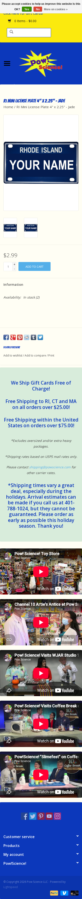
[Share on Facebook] (6, 337)
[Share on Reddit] (26, 337)
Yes (26, 9)
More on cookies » (56, 9)
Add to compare (36, 355)
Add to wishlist (12, 355)
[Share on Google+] (13, 337)
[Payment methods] (54, 893)
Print (51, 355)
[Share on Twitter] (40, 337)
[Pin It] (20, 337)
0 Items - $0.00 (24, 21)
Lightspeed (10, 887)
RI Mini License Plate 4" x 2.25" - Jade (45, 107)
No (38, 9)
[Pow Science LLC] (48, 63)
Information (13, 284)
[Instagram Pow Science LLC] (57, 816)
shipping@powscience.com (50, 467)
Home (8, 107)
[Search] (11, 32)
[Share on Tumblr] (33, 337)
